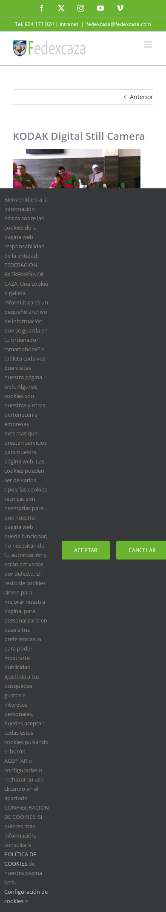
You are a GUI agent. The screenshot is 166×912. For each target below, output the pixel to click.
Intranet (69, 24)
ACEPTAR (85, 550)
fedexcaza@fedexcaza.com (118, 24)
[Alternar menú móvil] (148, 44)
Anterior (141, 97)
